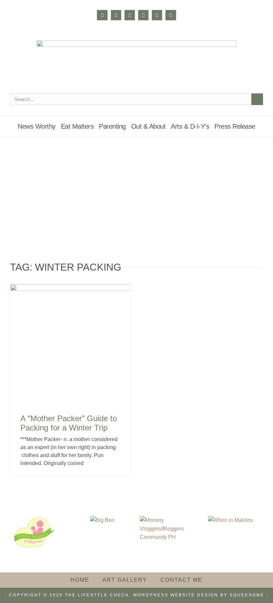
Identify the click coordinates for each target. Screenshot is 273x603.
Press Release (234, 126)
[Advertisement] (136, 187)
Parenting (112, 126)
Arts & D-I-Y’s (190, 126)
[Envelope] (170, 15)
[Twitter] (130, 15)
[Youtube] (157, 15)
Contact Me (181, 580)
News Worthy (37, 126)
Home (80, 580)
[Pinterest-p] (143, 15)
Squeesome (247, 595)
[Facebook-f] (102, 15)
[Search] (257, 99)
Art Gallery (125, 580)
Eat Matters (77, 126)
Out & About (148, 126)
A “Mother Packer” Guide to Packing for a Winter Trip (68, 423)
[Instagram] (116, 15)
